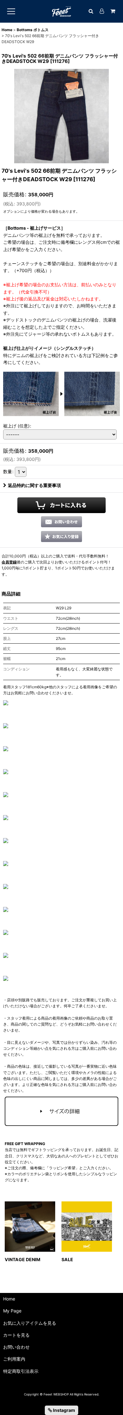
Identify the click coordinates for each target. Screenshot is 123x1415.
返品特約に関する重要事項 (34, 485)
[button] (61, 536)
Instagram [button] (63, 1410)
